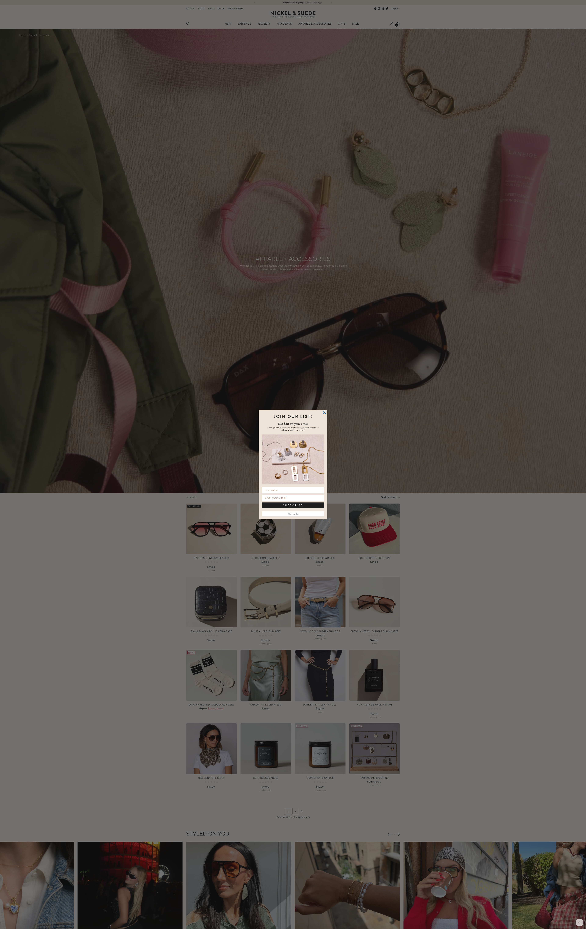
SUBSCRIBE (293, 505)
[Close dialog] (324, 412)
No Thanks (293, 514)
